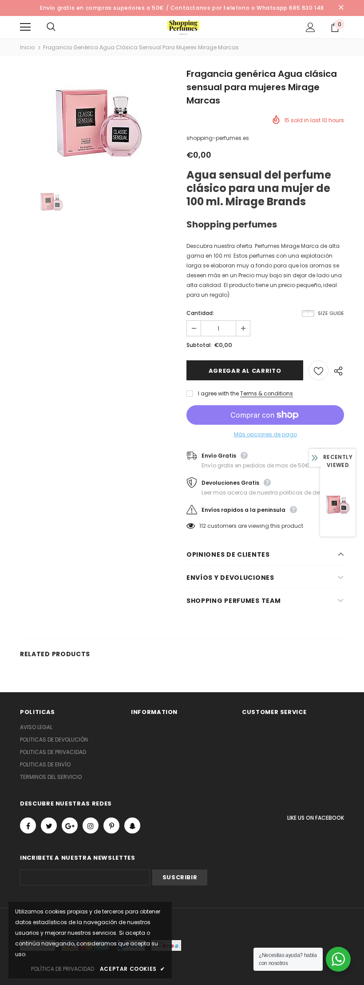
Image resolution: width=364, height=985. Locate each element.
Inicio (27, 47)
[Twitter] (49, 825)
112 (202, 526)
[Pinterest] (111, 825)
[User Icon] (310, 27)
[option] (99, 122)
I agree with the (218, 393)
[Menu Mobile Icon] (25, 27)
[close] (340, 8)
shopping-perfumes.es (217, 138)
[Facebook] (28, 825)
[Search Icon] (60, 27)
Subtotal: (199, 345)
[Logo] (183, 27)
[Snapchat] (132, 825)
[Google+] (70, 825)
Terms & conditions (266, 393)
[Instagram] (91, 825)
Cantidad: (200, 313)
